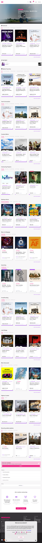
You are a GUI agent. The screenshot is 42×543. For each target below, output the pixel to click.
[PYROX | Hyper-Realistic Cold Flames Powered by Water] (21, 36)
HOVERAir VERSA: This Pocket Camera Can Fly (34, 46)
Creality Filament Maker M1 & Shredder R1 (7, 90)
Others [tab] (20, 201)
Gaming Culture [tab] (19, 27)
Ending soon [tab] (22, 103)
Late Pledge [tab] (17, 103)
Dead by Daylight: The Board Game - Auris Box (21, 221)
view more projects (37, 98)
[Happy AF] (35, 243)
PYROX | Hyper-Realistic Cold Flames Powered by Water (21, 46)
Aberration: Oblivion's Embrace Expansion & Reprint (7, 221)
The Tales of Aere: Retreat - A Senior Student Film (20, 352)
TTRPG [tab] (11, 201)
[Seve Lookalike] (21, 276)
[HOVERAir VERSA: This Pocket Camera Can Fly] (35, 36)
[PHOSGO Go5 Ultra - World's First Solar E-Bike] (21, 112)
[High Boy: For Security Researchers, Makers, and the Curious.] (7, 36)
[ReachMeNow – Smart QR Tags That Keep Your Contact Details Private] (21, 243)
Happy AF (32, 252)
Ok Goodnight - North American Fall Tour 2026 (21, 155)
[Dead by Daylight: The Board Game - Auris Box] (21, 210)
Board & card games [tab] (5, 201)
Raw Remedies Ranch (34, 285)
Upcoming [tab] (6, 103)
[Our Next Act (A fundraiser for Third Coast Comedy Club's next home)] (7, 145)
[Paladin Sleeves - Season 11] (7, 341)
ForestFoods (32, 187)
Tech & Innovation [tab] (6, 27)
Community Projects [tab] (19, 71)
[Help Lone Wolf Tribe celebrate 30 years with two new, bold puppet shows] (35, 145)
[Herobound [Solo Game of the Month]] (35, 210)
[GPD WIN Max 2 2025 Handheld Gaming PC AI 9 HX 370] (21, 80)
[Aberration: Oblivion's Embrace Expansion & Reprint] (7, 210)
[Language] (30, 2)
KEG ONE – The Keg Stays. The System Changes (6, 286)
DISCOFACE (4, 252)
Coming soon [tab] (3, 267)
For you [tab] (2, 103)
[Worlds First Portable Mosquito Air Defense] (35, 80)
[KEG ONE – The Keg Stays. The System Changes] (7, 276)
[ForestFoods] (35, 177)
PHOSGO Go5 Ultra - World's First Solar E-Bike (20, 123)
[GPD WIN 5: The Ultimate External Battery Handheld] (7, 373)
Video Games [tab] (15, 201)
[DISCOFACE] (7, 243)
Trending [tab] (3, 299)
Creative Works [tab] (13, 27)
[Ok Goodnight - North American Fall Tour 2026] (21, 145)
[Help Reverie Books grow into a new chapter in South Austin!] (7, 177)
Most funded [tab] (8, 299)
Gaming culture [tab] (26, 71)
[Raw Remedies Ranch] (35, 276)
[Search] (28, 2)
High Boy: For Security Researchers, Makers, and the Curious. (7, 46)
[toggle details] (13, 55)
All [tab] (1, 27)
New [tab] (8, 267)
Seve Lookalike (19, 285)
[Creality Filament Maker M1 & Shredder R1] (7, 80)
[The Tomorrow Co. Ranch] (21, 177)
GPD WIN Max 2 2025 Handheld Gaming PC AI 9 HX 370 (20, 90)
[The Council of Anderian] (35, 341)
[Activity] (33, 2)
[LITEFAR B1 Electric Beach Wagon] (35, 112)
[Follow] (3, 248)
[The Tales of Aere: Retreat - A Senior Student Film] (21, 341)
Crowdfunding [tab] (11, 103)
